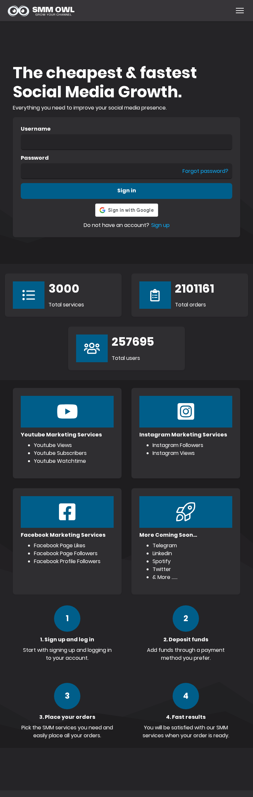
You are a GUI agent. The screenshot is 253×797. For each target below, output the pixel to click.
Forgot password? (205, 171)
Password (35, 158)
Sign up (160, 225)
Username (36, 129)
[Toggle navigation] (240, 10)
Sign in (126, 190)
